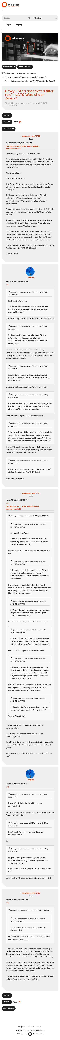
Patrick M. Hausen (37, 77)
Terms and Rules (28, 1027)
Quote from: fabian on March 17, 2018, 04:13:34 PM (29, 910)
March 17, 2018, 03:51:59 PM (17, 500)
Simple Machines (37, 1030)
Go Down (7, 122)
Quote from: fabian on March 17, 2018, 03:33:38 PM (29, 516)
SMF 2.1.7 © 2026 (22, 1030)
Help (19, 1027)
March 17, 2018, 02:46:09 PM (20, 143)
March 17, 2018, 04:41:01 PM (17, 900)
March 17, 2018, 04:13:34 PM (17, 784)
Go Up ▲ (39, 1027)
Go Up (6, 1002)
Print (6, 115)
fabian (31, 278)
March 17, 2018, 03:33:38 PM (17, 281)
